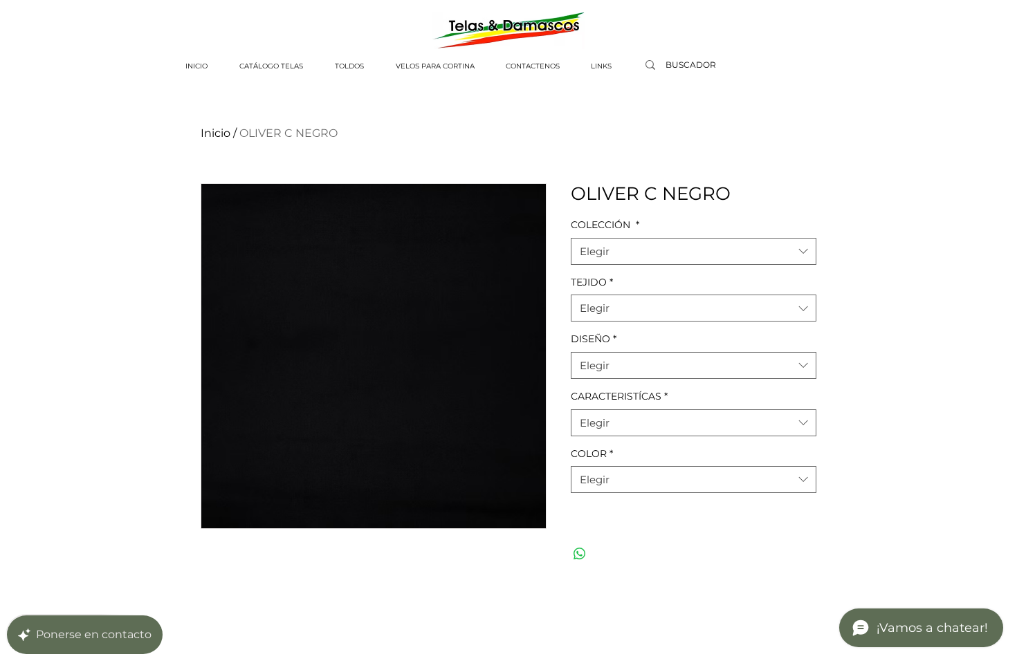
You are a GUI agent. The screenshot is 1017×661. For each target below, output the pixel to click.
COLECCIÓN (605, 224)
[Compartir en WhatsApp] (579, 554)
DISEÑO (593, 339)
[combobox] (693, 251)
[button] (271, 66)
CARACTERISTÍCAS (619, 396)
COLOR (592, 453)
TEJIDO (592, 282)
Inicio (215, 133)
